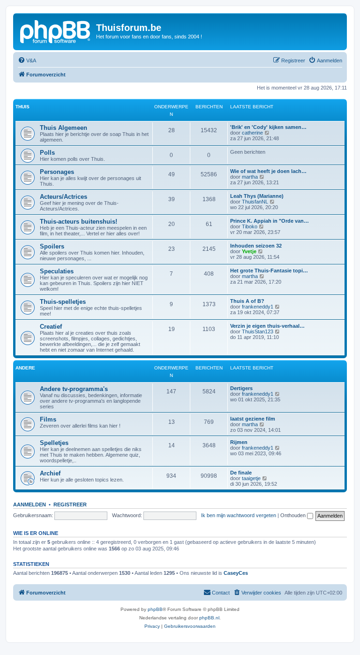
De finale (241, 472)
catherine (252, 133)
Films (48, 419)
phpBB (155, 609)
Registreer (70, 504)
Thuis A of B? (247, 301)
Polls (47, 152)
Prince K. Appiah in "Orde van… (269, 221)
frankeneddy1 (257, 306)
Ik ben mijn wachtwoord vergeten (238, 515)
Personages (57, 171)
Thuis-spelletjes (63, 301)
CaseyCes (236, 573)
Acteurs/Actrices (63, 196)
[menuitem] (27, 60)
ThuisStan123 (257, 331)
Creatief (51, 326)
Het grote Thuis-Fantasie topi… (269, 270)
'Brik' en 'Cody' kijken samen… (268, 127)
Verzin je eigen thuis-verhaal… (267, 326)
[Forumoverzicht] (55, 30)
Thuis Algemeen (63, 127)
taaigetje (251, 478)
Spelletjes (54, 442)
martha (250, 177)
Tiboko (249, 226)
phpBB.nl (209, 617)
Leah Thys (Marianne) (257, 196)
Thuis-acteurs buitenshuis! (78, 221)
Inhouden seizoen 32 (256, 245)
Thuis (22, 106)
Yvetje (249, 251)
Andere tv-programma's (74, 388)
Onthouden (293, 515)
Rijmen (239, 442)
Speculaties (57, 271)
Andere (25, 367)
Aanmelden (29, 504)
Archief (50, 473)
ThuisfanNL (255, 201)
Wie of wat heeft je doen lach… (268, 171)
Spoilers (52, 246)
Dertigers (241, 388)
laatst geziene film (252, 419)
